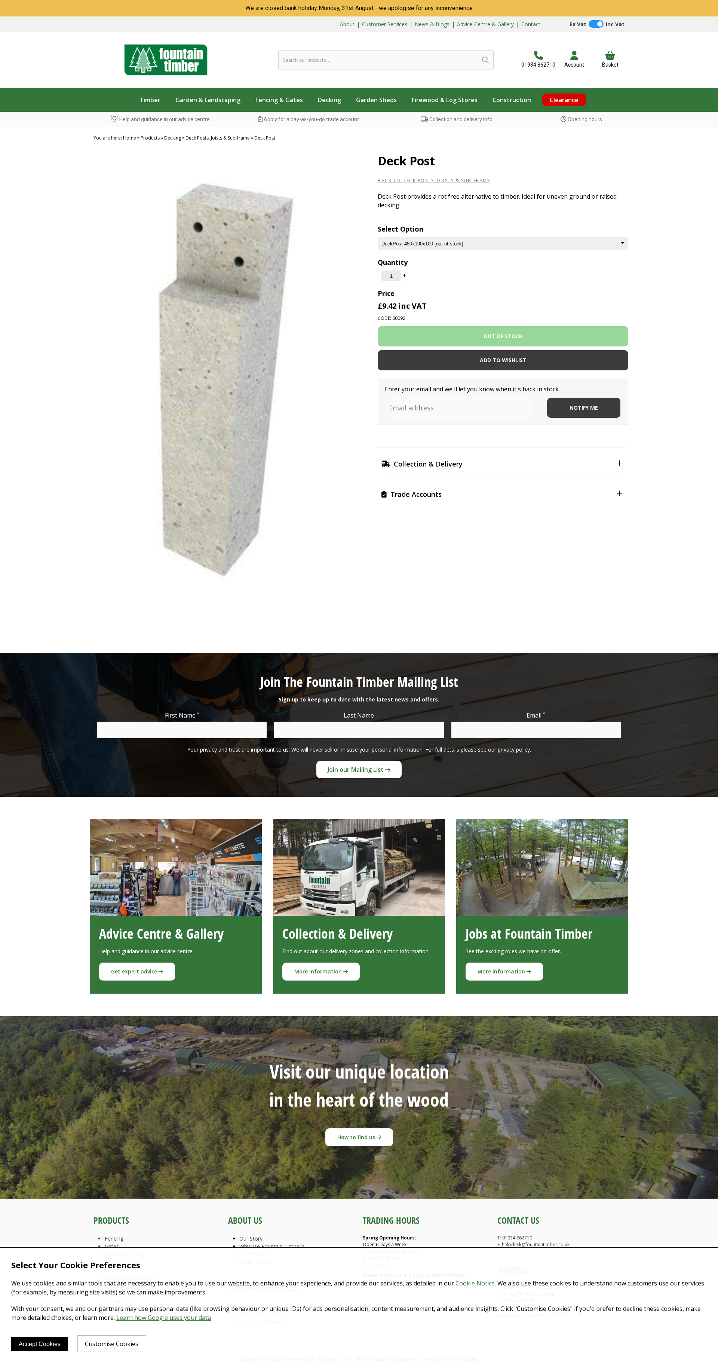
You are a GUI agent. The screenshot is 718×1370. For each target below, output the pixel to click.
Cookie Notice (475, 1283)
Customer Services (384, 24)
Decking (329, 100)
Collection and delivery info (460, 119)
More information (318, 971)
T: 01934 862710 (514, 1238)
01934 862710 (538, 65)
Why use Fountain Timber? (271, 1246)
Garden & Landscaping (207, 100)
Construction (512, 100)
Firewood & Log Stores (445, 100)
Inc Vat (615, 24)
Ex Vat (578, 24)
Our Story (251, 1238)
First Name (182, 715)
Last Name (359, 715)
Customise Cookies (111, 1344)
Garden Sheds (376, 100)
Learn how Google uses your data (163, 1318)
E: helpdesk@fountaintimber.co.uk (533, 1244)
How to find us (357, 1137)
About (347, 24)
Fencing (114, 1238)
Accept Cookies (40, 1344)
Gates (112, 1246)
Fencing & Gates (279, 100)
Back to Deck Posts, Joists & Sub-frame (434, 180)
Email (536, 715)
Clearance (564, 100)
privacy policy (514, 749)
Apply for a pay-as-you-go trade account (311, 119)
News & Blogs (432, 24)
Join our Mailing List (356, 769)
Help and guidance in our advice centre (164, 119)
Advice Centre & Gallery (485, 24)
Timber (149, 100)
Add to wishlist (503, 360)
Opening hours (584, 119)
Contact (530, 24)
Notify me (584, 407)
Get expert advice (135, 971)
